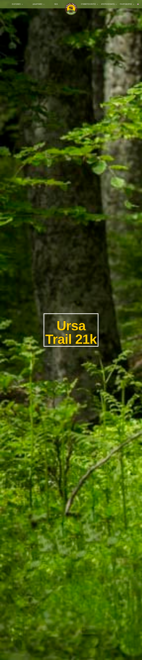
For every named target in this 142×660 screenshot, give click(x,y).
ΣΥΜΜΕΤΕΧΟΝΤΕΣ (88, 4)
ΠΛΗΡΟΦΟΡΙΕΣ (126, 4)
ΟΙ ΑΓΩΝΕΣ (16, 4)
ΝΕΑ (56, 4)
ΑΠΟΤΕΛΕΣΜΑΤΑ (108, 4)
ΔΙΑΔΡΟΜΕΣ (37, 4)
